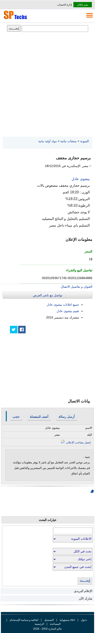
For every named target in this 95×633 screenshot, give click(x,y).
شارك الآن (85, 598)
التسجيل (49, 619)
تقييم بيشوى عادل (68, 311)
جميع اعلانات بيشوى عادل (63, 304)
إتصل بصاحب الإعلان (78, 442)
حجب (16, 416)
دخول (84, 619)
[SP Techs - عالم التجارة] (15, 19)
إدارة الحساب (64, 4)
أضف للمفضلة (39, 416)
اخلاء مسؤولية (67, 619)
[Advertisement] (47, 84)
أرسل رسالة (67, 416)
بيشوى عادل (81, 179)
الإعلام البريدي (83, 591)
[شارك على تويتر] (13, 329)
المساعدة (55, 623)
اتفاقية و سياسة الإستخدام (23, 619)
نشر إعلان (82, 4)
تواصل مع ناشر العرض (47, 295)
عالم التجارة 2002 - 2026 (47, 628)
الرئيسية (39, 623)
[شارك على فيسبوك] (22, 329)
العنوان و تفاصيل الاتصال (76, 286)
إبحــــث (85, 580)
